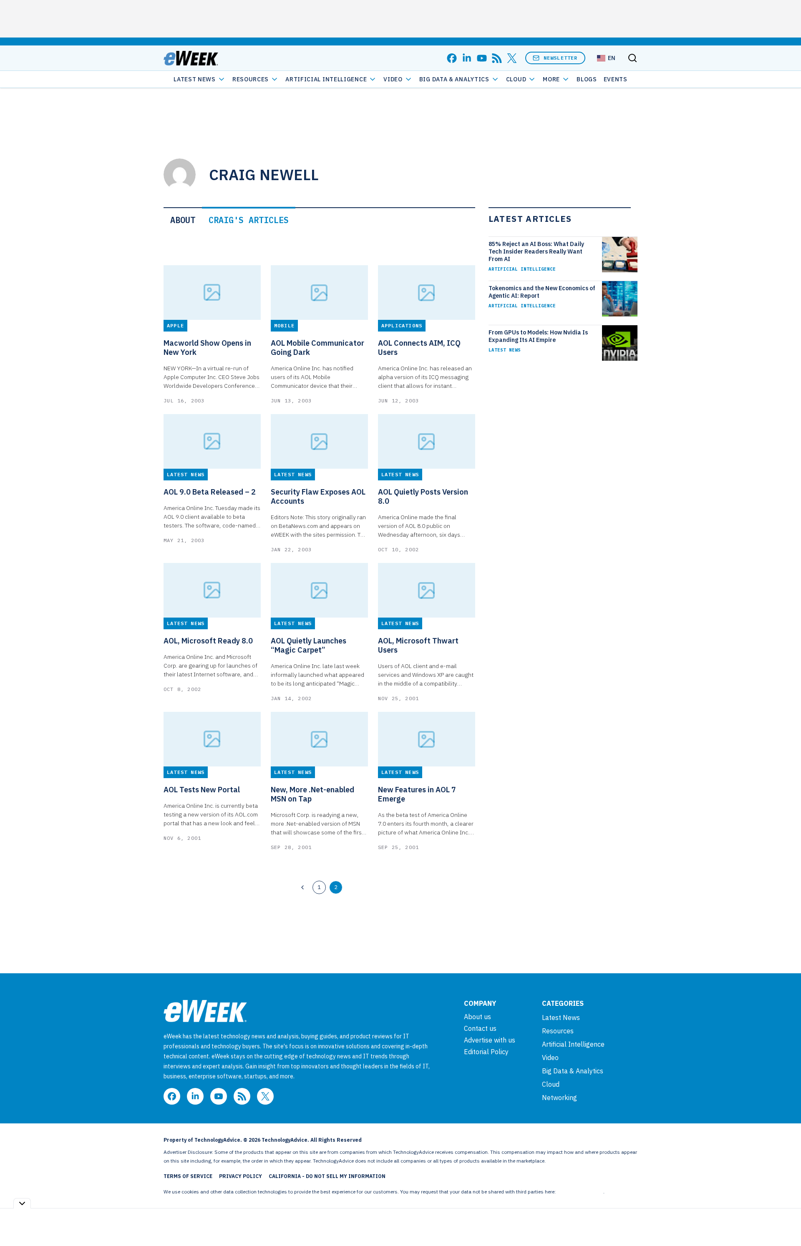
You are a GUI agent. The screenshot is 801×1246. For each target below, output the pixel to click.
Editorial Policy (486, 1051)
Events (615, 79)
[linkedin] (467, 58)
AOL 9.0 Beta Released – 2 (210, 492)
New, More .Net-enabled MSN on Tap (312, 794)
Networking (559, 1097)
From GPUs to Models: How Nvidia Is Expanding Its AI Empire (538, 336)
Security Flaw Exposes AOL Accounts (318, 496)
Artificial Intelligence (326, 79)
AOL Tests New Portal (202, 789)
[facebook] (452, 58)
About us (477, 1016)
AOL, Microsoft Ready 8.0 (208, 641)
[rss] (497, 58)
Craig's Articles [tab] (249, 220)
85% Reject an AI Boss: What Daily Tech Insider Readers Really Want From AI (536, 251)
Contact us (480, 1028)
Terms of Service (188, 1176)
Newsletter (561, 58)
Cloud (516, 79)
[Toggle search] (632, 58)
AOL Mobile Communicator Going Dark (317, 348)
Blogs (587, 79)
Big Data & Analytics (454, 79)
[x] (512, 58)
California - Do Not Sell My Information (327, 1176)
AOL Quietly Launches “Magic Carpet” (308, 645)
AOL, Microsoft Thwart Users (418, 645)
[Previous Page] (302, 887)
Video (393, 79)
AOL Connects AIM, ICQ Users (419, 348)
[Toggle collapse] (22, 1203)
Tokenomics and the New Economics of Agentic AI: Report (542, 291)
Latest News (195, 79)
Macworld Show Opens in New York (207, 348)
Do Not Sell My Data (580, 1191)
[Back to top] (784, 1221)
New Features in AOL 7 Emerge (417, 794)
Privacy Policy (240, 1176)
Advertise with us (489, 1040)
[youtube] (482, 58)
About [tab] (182, 220)
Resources (558, 1031)
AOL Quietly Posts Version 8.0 (423, 496)
